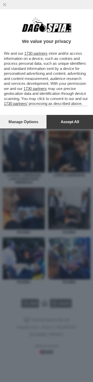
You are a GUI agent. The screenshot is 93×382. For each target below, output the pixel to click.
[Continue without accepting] (4, 4)
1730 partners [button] (36, 53)
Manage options (23, 122)
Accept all (70, 122)
